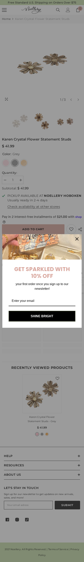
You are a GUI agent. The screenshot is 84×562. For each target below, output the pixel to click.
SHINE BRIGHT (42, 316)
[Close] (77, 239)
